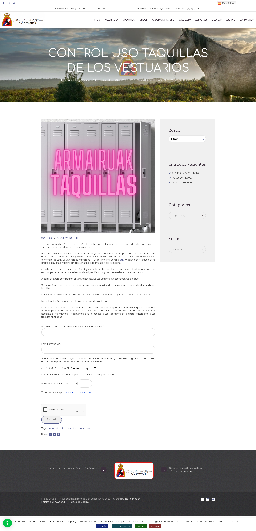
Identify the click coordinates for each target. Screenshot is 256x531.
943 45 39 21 (193, 9)
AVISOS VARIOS (106, 80)
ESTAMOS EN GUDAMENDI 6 (185, 173)
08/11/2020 (46, 238)
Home (65, 80)
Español (226, 3)
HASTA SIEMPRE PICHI (181, 182)
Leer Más (102, 526)
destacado (53, 428)
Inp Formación (132, 498)
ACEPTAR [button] (141, 526)
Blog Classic (82, 80)
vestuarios (84, 428)
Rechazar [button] (155, 526)
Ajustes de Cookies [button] (122, 526)
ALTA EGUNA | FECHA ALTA (57, 368)
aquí (122, 259)
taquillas (73, 428)
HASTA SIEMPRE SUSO (182, 178)
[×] (7, 523)
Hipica (63, 428)
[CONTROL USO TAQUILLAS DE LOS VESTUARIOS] (98, 176)
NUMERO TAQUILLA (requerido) (59, 383)
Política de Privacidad (53, 501)
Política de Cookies (79, 501)
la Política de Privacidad (78, 392)
